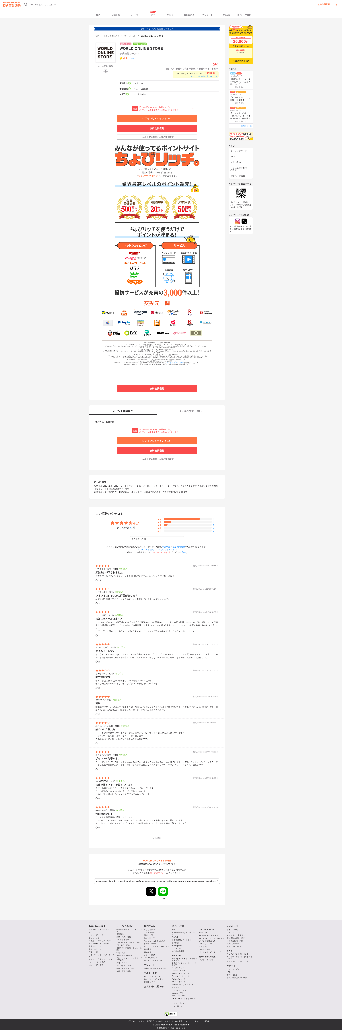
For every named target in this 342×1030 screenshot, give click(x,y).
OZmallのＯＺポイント (208, 935)
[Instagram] (237, 221)
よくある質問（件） (191, 411)
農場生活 (147, 949)
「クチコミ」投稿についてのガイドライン (157, 549)
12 (131, 527)
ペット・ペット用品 (97, 962)
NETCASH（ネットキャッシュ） (183, 999)
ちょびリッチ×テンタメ (153, 979)
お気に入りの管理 (234, 946)
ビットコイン (177, 1006)
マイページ (232, 926)
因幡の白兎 (148, 935)
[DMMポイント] (163, 333)
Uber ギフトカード (179, 970)
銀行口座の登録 (233, 943)
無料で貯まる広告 (123, 971)
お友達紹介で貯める (154, 986)
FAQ (232, 156)
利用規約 (150, 1021)
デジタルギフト (178, 967)
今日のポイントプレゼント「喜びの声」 (239, 957)
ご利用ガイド (149, 982)
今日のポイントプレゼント (237, 954)
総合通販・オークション (99, 929)
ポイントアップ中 (96, 965)
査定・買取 (121, 952)
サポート (231, 966)
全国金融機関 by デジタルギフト (184, 933)
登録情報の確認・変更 (236, 938)
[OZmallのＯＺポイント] (179, 333)
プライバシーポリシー (137, 1021)
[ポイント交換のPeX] (130, 333)
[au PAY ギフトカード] (124, 312)
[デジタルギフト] (206, 323)
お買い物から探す (97, 926)
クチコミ (230, 932)
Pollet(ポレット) (178, 979)
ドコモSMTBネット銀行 (181, 940)
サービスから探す (124, 926)
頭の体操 (147, 952)
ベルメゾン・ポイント (208, 943)
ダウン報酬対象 (139, 44)
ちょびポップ (149, 938)
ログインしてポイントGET (157, 118)
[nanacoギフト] (140, 323)
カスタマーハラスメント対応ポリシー (199, 1021)
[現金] (196, 333)
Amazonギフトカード (180, 981)
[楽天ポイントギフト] (190, 323)
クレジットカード (123, 939)
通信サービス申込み (124, 955)
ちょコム (175, 987)
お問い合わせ (236, 162)
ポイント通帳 (232, 929)
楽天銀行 (175, 942)
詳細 (184, 552)
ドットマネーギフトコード (210, 952)
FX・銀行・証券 (123, 945)
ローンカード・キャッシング (128, 942)
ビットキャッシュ (179, 990)
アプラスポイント (206, 959)
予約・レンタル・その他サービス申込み (129, 959)
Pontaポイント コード (181, 976)
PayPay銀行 (177, 945)
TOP (98, 15)
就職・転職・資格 (123, 936)
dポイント (203, 932)
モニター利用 (150, 973)
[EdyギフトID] (190, 312)
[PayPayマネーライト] (173, 323)
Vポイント (203, 946)
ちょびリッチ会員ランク (237, 935)
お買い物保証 (125, 44)
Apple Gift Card (178, 995)
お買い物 (116, 15)
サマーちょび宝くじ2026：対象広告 (157, 28)
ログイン (335, 4)
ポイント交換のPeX (207, 941)
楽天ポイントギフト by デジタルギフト (184, 964)
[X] (244, 221)
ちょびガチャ (149, 929)
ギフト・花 (93, 952)
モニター (171, 15)
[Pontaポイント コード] (157, 323)
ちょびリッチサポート (165, 1021)
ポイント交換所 (244, 15)
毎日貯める (189, 15)
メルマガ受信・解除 (235, 940)
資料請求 (120, 934)
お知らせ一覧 (246, 126)
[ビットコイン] (173, 312)
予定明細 (166, 546)
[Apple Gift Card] (108, 323)
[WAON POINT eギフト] (114, 333)
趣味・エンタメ (95, 949)
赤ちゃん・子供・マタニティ (100, 959)
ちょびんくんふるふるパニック (156, 946)
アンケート (207, 15)
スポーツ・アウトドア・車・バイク (101, 955)
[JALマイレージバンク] (206, 312)
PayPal (175, 937)
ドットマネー (204, 949)
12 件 (131, 58)
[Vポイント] (108, 312)
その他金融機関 (178, 951)
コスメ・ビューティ (97, 935)
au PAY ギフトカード (180, 973)
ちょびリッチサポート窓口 (175, 363)
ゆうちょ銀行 (177, 948)
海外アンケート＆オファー (155, 968)
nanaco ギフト (178, 993)
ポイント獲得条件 (123, 411)
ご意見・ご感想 (237, 175)
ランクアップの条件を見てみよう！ (203, 76)
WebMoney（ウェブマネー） (183, 984)
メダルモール (149, 932)
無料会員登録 (324, 4)
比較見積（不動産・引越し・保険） (129, 949)
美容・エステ (121, 962)
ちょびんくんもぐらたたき (155, 940)
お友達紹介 (226, 15)
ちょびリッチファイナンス (237, 961)
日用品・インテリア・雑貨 (99, 940)
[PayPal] (124, 323)
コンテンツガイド (238, 150)
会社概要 (178, 1021)
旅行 (153, 15)
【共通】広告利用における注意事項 (157, 137)
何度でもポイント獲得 (125, 968)
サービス (134, 15)
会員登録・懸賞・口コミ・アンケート (129, 930)
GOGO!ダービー (151, 957)
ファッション (94, 938)
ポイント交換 (178, 926)
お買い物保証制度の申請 (238, 169)
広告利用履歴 (179, 546)
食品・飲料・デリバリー (99, 943)
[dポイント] (157, 312)
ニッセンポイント (179, 1003)
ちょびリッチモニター (153, 976)
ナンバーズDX (150, 954)
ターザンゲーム (150, 943)
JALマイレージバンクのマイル (211, 938)
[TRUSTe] (171, 1014)
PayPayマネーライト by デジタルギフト (185, 959)
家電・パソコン (95, 946)
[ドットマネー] (147, 333)
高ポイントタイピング (153, 960)
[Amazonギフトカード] (140, 312)
